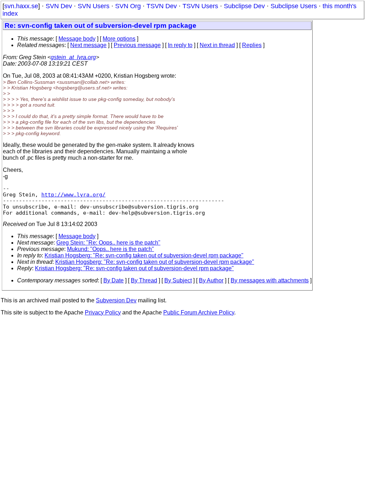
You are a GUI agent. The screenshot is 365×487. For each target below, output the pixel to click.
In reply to (180, 45)
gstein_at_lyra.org (73, 57)
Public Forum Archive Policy (198, 312)
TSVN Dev (161, 6)
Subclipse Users (294, 6)
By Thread (144, 280)
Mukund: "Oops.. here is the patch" (110, 249)
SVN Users (93, 6)
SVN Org (128, 6)
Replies (252, 45)
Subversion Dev (116, 300)
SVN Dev (59, 6)
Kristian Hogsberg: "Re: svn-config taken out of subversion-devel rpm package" (144, 255)
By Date (113, 280)
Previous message (137, 45)
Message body (77, 39)
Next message (88, 45)
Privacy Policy (103, 312)
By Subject (178, 280)
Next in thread (217, 45)
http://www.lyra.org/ (73, 194)
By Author (211, 280)
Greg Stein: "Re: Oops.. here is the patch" (108, 243)
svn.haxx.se (21, 6)
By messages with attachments (270, 280)
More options (119, 39)
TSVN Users (200, 6)
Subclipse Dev (244, 6)
